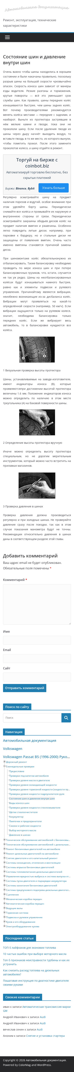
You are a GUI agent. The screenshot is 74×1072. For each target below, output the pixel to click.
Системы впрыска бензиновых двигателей (30, 867)
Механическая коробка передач (24, 899)
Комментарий (15, 580)
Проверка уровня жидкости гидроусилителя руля (36, 794)
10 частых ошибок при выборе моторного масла (34, 954)
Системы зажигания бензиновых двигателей (31, 885)
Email (7, 650)
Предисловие (16, 771)
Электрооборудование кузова (22, 926)
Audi (43, 1017)
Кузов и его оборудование (20, 921)
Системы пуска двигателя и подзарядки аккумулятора (36, 881)
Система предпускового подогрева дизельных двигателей (38, 890)
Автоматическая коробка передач (25, 903)
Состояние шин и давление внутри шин (32, 798)
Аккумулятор (16, 816)
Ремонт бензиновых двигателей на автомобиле (33, 849)
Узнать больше (53, 188)
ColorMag (25, 1065)
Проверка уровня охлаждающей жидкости (33, 784)
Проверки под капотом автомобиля (29, 775)
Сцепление (12, 894)
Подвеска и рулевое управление (24, 917)
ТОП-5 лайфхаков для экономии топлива (29, 947)
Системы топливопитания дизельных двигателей (34, 871)
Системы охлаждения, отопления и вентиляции (33, 862)
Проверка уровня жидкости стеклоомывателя (34, 807)
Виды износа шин (19, 803)
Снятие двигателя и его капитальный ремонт (31, 858)
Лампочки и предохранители (25, 821)
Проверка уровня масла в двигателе (29, 780)
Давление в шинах (19, 834)
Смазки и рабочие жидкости (25, 825)
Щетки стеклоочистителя (23, 812)
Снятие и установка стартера (45, 1036)
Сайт (6, 668)
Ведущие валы (14, 908)
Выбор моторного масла (22, 830)
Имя (6, 631)
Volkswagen (12, 748)
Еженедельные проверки (20, 766)
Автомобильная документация (29, 740)
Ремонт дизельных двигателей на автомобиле (32, 853)
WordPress (44, 1065)
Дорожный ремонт (16, 762)
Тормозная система (17, 912)
